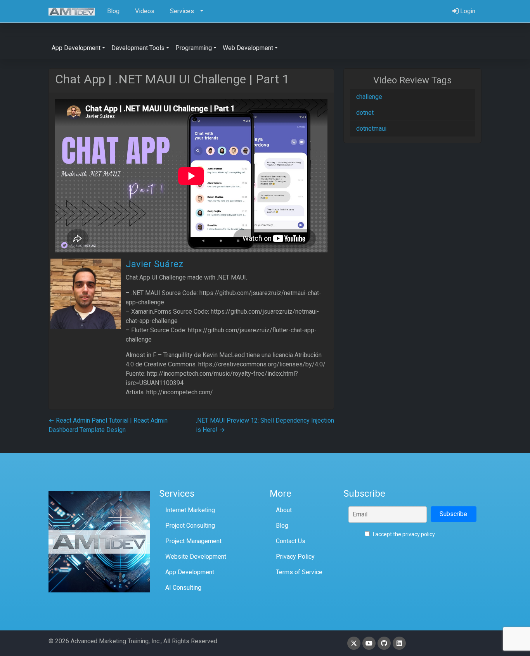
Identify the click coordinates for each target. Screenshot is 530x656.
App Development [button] (76, 48)
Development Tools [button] (138, 48)
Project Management (193, 541)
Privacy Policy (295, 556)
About (284, 510)
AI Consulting (183, 587)
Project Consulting (190, 525)
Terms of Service (299, 572)
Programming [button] (193, 48)
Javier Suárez (154, 264)
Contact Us (290, 541)
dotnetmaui (371, 128)
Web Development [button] (248, 48)
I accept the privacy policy (403, 534)
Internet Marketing (190, 510)
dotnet (365, 112)
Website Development (195, 556)
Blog (282, 525)
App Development (189, 572)
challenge (369, 96)
